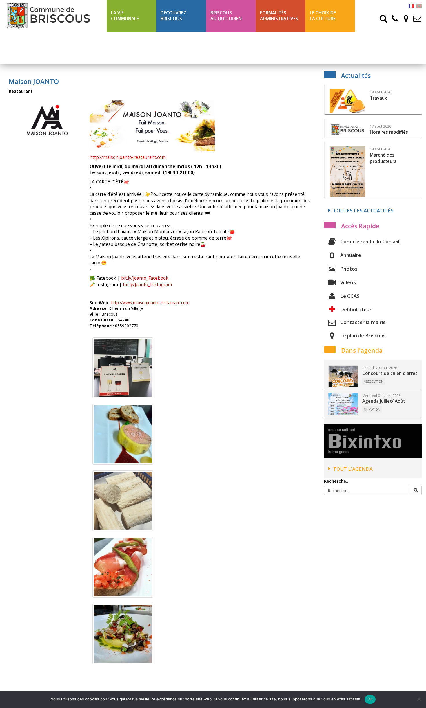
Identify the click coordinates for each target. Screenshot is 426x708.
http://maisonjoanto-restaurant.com (128, 157)
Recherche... (336, 481)
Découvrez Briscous (173, 16)
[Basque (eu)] (419, 5)
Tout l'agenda (353, 469)
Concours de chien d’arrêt (389, 373)
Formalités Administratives (279, 16)
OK (370, 699)
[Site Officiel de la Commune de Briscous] (53, 15)
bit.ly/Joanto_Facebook (144, 278)
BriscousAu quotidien (226, 16)
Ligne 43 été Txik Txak (130, 48)
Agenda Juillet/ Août (383, 401)
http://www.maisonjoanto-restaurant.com (150, 302)
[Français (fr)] (411, 5)
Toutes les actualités (363, 210)
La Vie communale (125, 16)
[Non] (419, 699)
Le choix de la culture (323, 16)
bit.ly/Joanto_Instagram (147, 285)
